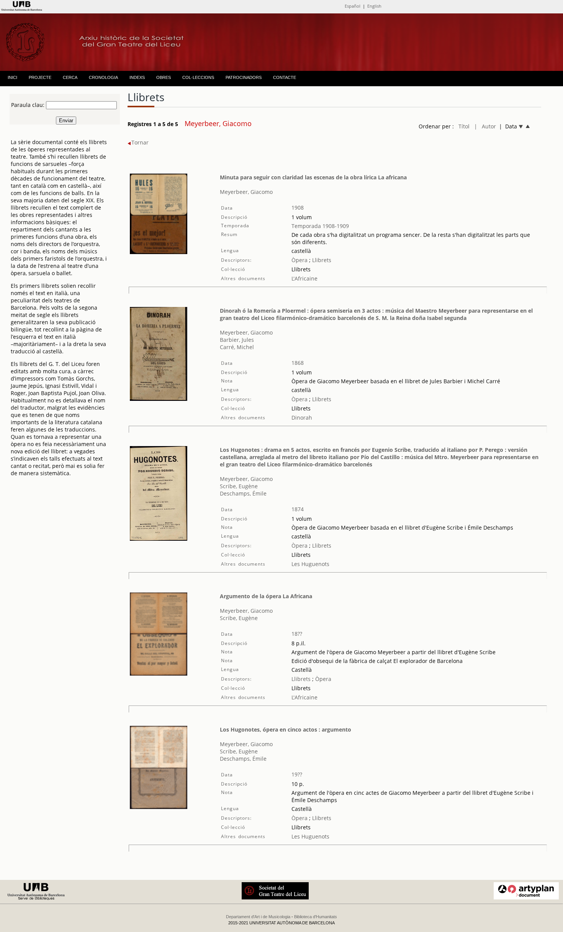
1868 (297, 362)
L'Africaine (304, 278)
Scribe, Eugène (239, 486)
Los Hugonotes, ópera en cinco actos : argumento (285, 729)
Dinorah (301, 417)
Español (352, 6)
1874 (297, 509)
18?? (296, 633)
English (374, 6)
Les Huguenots (310, 564)
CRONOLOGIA (103, 77)
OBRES (163, 77)
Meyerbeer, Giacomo (246, 191)
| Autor (485, 126)
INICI (12, 77)
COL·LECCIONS (198, 77)
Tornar (140, 142)
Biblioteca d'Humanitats (315, 916)
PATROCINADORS (244, 77)
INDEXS (137, 77)
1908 (297, 207)
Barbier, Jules (237, 339)
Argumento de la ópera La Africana (266, 596)
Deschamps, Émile (243, 493)
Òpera (299, 260)
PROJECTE (40, 77)
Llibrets (321, 260)
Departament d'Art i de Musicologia (258, 916)
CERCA (70, 77)
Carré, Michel (237, 347)
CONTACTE (284, 77)
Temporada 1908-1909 (320, 226)
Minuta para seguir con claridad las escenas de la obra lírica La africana (313, 177)
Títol (464, 126)
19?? (296, 774)
